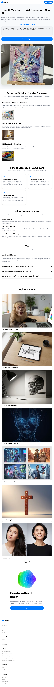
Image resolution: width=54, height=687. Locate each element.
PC (2, 628)
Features (4, 642)
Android (3, 632)
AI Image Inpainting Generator (8, 660)
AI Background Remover (7, 653)
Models (3, 639)
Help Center (4, 669)
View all (27, 562)
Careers (3, 679)
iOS (2, 630)
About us (4, 677)
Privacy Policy (5, 683)
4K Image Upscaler (6, 651)
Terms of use (5, 681)
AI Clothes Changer (6, 655)
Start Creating (27, 39)
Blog (3, 667)
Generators (4, 644)
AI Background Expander (7, 658)
